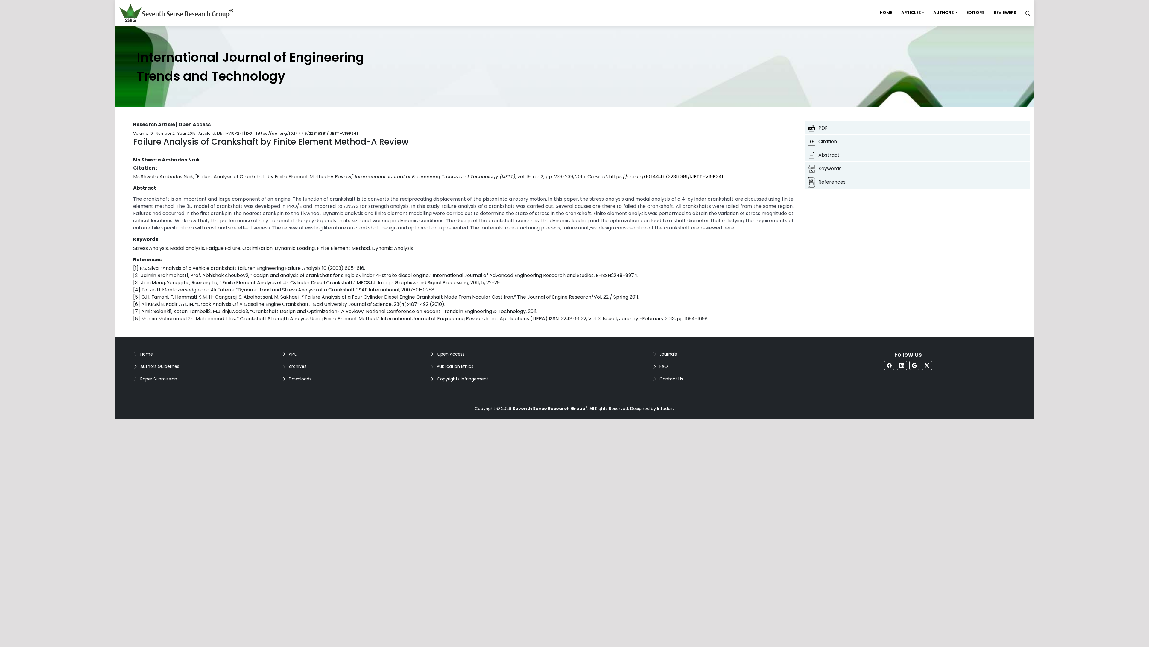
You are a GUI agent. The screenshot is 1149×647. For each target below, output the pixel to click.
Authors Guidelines (159, 366)
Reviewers (1005, 13)
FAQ (663, 366)
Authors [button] (943, 13)
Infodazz (666, 409)
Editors (975, 13)
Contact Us (671, 379)
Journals (668, 354)
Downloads (300, 379)
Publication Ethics (455, 366)
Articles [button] (911, 13)
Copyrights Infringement (462, 379)
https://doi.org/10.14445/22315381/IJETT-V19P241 (666, 176)
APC (293, 354)
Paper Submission (158, 379)
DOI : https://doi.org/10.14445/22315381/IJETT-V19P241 (302, 133)
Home (886, 13)
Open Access (451, 354)
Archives (297, 366)
